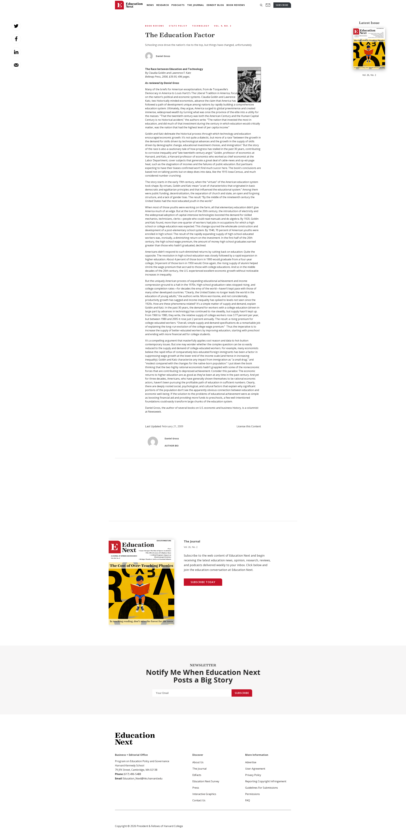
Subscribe (242, 693)
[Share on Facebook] (16, 39)
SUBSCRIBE (282, 5)
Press (195, 787)
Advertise (250, 762)
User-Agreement (255, 768)
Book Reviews (154, 26)
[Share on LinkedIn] (16, 52)
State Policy (178, 26)
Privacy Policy (253, 775)
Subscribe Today (203, 582)
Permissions (252, 794)
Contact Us (198, 800)
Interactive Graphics (204, 794)
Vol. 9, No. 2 (222, 26)
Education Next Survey (205, 781)
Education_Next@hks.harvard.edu (142, 778)
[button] (261, 5)
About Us (197, 762)
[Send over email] (16, 65)
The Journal (199, 768)
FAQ (247, 800)
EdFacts (196, 775)
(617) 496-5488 (132, 774)
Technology (200, 26)
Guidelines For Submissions (261, 787)
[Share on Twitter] (16, 26)
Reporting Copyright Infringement (265, 781)
